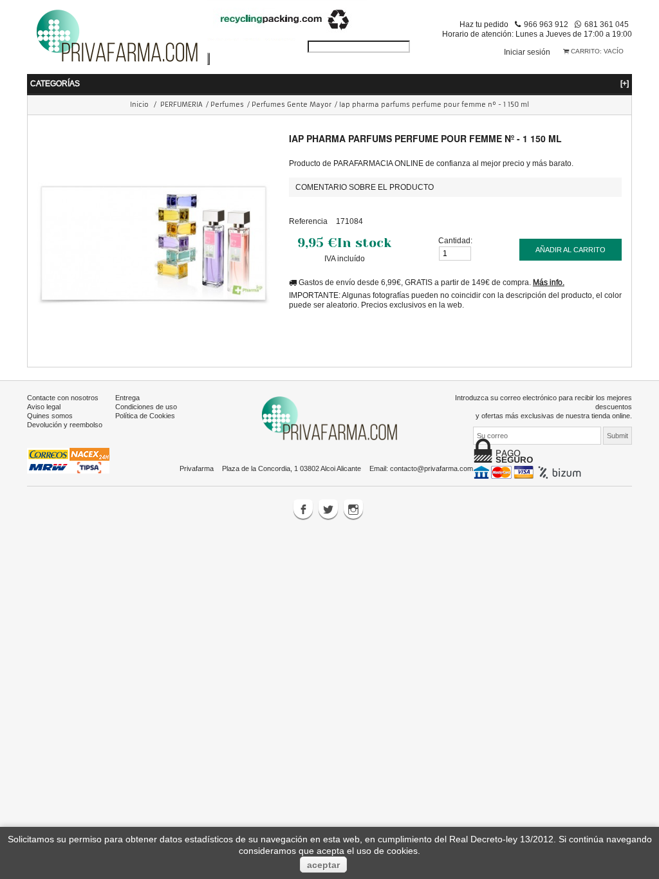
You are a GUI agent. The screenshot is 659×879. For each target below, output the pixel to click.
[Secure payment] (529, 471)
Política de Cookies (145, 415)
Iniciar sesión (527, 52)
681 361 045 (606, 24)
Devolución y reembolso (64, 424)
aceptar (323, 865)
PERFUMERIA (181, 104)
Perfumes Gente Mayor (291, 104)
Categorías (329, 83)
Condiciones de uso (146, 406)
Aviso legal (43, 406)
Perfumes (227, 104)
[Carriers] (68, 460)
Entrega (127, 397)
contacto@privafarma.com (431, 468)
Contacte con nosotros (62, 397)
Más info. (548, 282)
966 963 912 (546, 24)
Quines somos (50, 415)
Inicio (139, 104)
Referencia (308, 221)
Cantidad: (455, 240)
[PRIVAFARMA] (117, 35)
